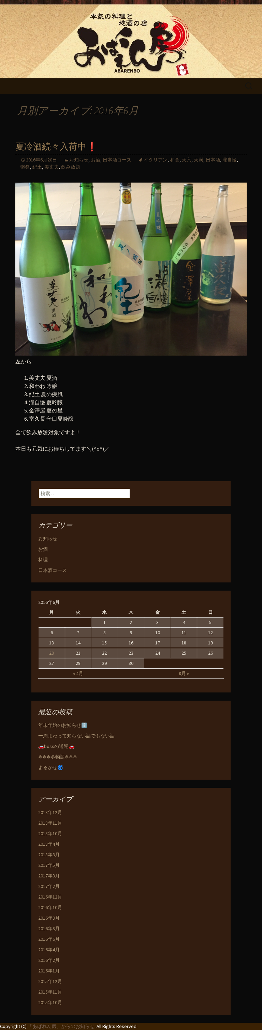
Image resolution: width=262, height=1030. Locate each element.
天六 (186, 160)
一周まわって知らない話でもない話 (76, 736)
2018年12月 (50, 812)
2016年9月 (49, 918)
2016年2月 (49, 960)
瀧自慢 (229, 160)
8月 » (184, 673)
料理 (43, 560)
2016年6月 (49, 939)
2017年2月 (49, 886)
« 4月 (78, 673)
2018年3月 (49, 855)
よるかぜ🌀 (50, 767)
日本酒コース (117, 160)
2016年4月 (49, 950)
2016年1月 (49, 971)
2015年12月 (50, 981)
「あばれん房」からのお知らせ (61, 1026)
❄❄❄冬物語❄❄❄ (57, 757)
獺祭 (25, 167)
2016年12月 (50, 897)
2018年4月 (49, 844)
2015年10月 (50, 1002)
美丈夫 (51, 167)
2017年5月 (49, 865)
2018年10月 (50, 833)
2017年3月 (49, 876)
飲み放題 (70, 167)
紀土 (37, 167)
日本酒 (213, 160)
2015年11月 (50, 992)
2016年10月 (50, 907)
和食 (174, 160)
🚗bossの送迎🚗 (56, 746)
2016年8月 (49, 928)
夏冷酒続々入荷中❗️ (56, 146)
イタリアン (156, 160)
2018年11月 (50, 823)
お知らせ (78, 160)
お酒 (95, 160)
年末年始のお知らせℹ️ (62, 725)
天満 (198, 160)
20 (51, 653)
